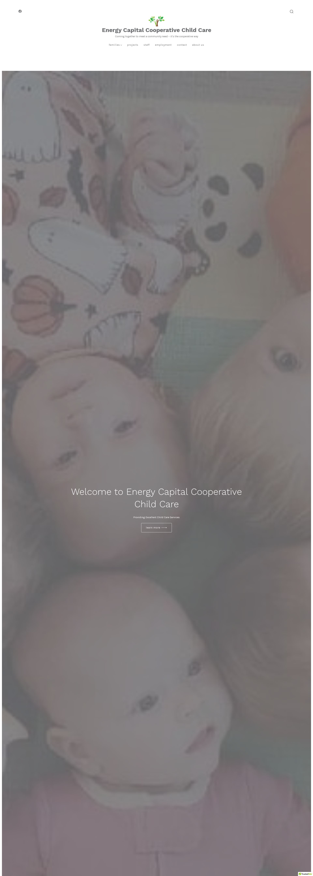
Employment (163, 44)
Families (114, 44)
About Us (198, 44)
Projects (132, 44)
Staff (147, 44)
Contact (182, 44)
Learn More (153, 527)
